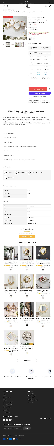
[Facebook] (4, 420)
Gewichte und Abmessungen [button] (9, 185)
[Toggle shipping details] (49, 53)
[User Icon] (46, 6)
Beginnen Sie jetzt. (44, 78)
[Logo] (27, 6)
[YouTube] (10, 420)
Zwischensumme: (33, 43)
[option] (27, 3)
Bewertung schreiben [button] (27, 236)
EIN (30, 39)
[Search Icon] (7, 6)
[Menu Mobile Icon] (4, 6)
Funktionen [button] (5, 201)
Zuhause (5, 10)
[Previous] (4, 28)
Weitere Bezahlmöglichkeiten (39, 96)
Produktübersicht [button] (7, 167)
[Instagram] (7, 420)
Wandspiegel (11, 10)
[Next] (26, 28)
